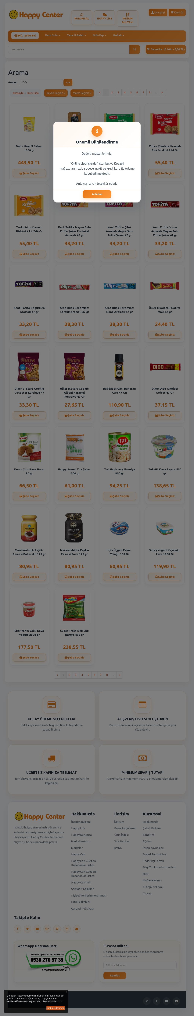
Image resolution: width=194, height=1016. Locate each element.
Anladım (97, 194)
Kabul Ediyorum (55, 1008)
